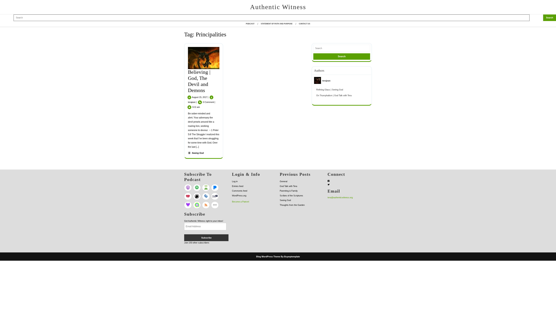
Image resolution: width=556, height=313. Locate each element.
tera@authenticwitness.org (340, 197)
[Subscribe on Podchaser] (197, 196)
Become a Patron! (240, 201)
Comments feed (239, 191)
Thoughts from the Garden (292, 205)
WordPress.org (239, 195)
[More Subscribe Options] (215, 205)
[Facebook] (329, 181)
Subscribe (206, 237)
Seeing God (198, 153)
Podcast (250, 24)
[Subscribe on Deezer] (188, 205)
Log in (235, 181)
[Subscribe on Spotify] (197, 187)
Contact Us (304, 24)
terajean (191, 102)
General (283, 181)
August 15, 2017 (199, 97)
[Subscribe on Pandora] (215, 187)
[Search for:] (341, 48)
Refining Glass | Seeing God (329, 89)
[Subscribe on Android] (206, 187)
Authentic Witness (278, 7)
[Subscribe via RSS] (206, 205)
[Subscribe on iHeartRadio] (188, 196)
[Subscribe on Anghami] (197, 205)
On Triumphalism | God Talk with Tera (334, 95)
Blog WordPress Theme (268, 256)
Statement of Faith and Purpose (276, 24)
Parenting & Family (289, 191)
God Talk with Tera (288, 186)
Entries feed (237, 186)
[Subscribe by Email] (206, 196)
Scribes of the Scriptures (291, 195)
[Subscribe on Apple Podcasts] (188, 187)
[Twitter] (329, 184)
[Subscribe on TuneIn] (215, 196)
